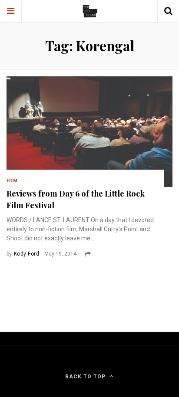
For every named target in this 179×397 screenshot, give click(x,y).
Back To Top (85, 377)
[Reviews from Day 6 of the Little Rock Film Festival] (89, 131)
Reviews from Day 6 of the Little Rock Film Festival (76, 199)
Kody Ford (26, 254)
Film (12, 180)
